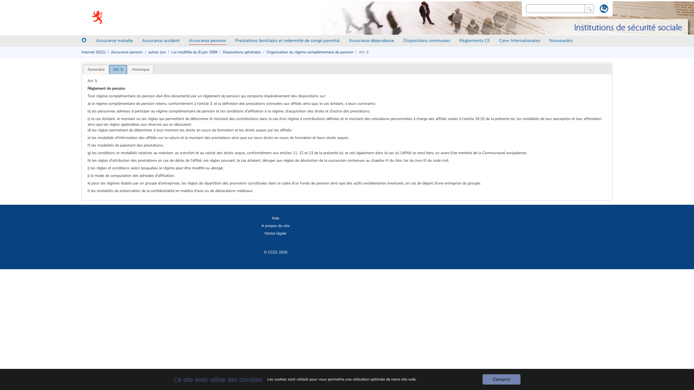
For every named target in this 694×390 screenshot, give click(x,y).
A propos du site (275, 225)
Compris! (501, 379)
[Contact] (603, 9)
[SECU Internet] (97, 17)
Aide (275, 218)
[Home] (84, 40)
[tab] (96, 69)
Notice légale (275, 233)
